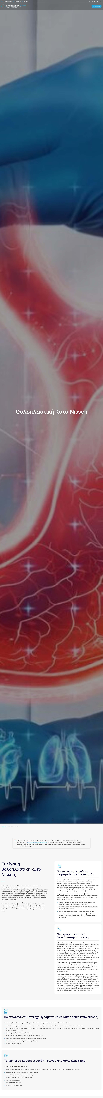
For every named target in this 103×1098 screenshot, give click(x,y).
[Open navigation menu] (89, 6)
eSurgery (4, 826)
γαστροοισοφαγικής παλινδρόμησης (37, 842)
